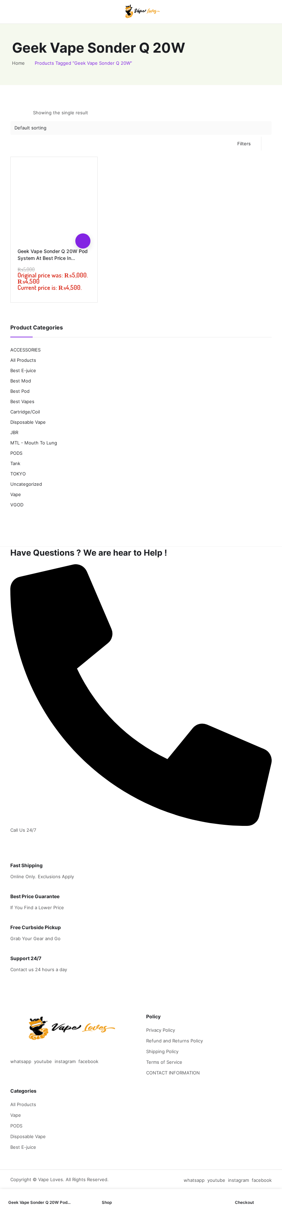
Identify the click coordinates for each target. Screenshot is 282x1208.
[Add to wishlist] (82, 210)
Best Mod (20, 381)
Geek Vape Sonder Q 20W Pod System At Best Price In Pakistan (53, 258)
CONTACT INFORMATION (173, 1072)
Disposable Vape (28, 422)
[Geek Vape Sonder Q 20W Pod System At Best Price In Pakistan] (54, 200)
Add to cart (82, 241)
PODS (16, 453)
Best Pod (20, 391)
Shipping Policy (162, 1051)
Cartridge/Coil (25, 411)
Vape (15, 494)
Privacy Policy (160, 1030)
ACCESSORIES (25, 350)
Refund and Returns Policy (174, 1040)
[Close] (271, 309)
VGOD (16, 504)
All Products (23, 360)
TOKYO (18, 473)
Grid (14, 112)
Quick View (82, 225)
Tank (15, 463)
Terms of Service (164, 1062)
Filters (244, 143)
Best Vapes (22, 401)
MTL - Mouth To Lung (33, 442)
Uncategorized (26, 484)
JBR (14, 432)
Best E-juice (23, 370)
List (26, 112)
